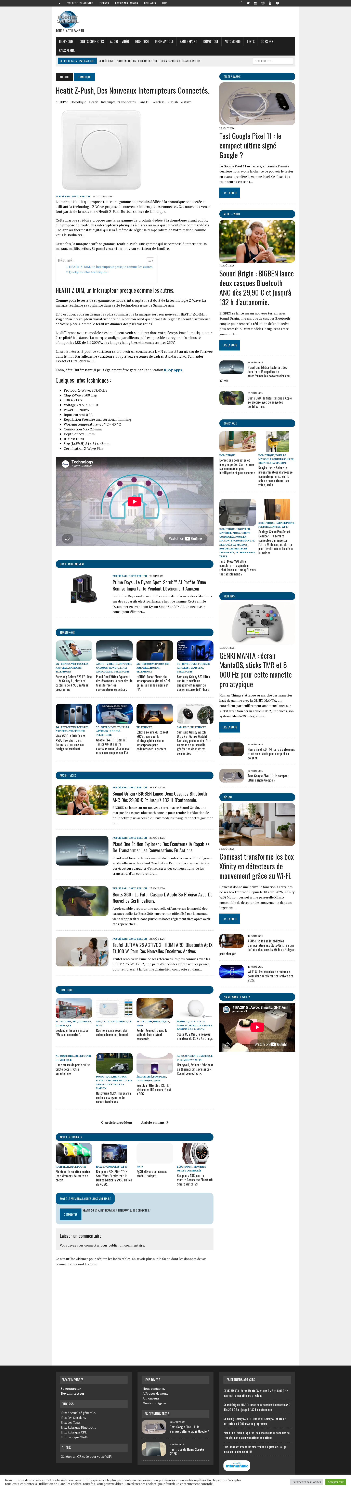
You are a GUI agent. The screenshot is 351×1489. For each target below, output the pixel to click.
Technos (104, 3)
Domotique (210, 41)
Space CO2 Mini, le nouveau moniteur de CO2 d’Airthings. (195, 1036)
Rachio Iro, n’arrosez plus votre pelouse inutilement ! (113, 1032)
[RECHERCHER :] (273, 60)
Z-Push (173, 102)
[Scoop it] (292, 2)
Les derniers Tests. (157, 1413)
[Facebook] (241, 2)
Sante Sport (188, 41)
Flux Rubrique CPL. (74, 1432)
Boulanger (150, 3)
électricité (144, 1076)
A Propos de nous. (155, 1393)
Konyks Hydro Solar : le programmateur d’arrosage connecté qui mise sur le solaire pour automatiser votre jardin (275, 476)
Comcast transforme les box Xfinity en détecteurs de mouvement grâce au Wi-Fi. (256, 866)
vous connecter (88, 1245)
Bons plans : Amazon (126, 3)
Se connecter (71, 1388)
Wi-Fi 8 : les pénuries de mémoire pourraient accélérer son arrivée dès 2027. (270, 976)
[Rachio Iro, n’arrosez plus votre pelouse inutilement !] (114, 1015)
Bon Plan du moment (72, 564)
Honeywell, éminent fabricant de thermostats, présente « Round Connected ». (195, 1069)
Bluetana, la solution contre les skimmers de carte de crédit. (73, 1176)
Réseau (227, 797)
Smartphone (67, 632)
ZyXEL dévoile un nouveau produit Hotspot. (151, 1173)
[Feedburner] (285, 2)
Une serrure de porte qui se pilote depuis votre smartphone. (73, 1069)
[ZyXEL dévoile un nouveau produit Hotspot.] (154, 1161)
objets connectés (91, 41)
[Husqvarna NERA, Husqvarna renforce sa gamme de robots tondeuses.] (114, 1071)
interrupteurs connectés (118, 102)
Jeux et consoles (107, 1166)
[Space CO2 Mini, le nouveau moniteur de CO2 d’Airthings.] (195, 1015)
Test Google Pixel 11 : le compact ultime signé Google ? (250, 145)
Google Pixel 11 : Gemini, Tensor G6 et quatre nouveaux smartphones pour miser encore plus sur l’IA (113, 746)
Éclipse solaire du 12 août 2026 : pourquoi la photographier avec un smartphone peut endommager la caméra (152, 740)
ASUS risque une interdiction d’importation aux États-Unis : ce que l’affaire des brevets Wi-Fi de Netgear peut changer (257, 947)
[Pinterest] (277, 2)
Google (115, 730)
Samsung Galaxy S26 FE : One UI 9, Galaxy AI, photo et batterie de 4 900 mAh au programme (74, 683)
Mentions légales (155, 1403)
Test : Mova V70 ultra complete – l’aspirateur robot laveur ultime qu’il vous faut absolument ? (237, 567)
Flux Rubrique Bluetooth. (78, 1427)
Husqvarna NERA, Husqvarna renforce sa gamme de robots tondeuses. (113, 1097)
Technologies (245, 552)
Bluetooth (123, 663)
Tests (251, 41)
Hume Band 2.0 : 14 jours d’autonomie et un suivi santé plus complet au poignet (271, 753)
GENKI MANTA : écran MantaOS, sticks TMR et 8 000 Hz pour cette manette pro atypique (255, 669)
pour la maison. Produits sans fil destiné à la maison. (195, 1025)
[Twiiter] (248, 2)
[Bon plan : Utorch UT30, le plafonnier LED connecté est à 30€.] (154, 1071)
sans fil (144, 102)
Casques (102, 667)
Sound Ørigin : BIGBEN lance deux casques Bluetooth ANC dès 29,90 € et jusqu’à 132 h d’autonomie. (160, 796)
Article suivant (152, 1122)
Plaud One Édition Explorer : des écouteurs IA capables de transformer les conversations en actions (114, 683)
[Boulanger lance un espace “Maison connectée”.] (74, 1015)
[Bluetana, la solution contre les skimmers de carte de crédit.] (74, 1161)
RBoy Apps (173, 370)
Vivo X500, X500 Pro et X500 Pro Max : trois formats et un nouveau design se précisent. (70, 742)
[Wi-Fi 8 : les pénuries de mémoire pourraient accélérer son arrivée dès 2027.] (231, 975)
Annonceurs (151, 1398)
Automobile (232, 41)
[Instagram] (255, 2)
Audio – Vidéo (119, 41)
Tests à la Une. (232, 76)
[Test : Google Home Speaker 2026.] (154, 1454)
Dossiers (267, 41)
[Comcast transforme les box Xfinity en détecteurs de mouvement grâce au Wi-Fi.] (257, 843)
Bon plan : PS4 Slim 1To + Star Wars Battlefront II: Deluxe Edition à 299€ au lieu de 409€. (114, 1178)
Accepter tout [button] (335, 1482)
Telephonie (66, 41)
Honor (113, 667)
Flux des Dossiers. (73, 1418)
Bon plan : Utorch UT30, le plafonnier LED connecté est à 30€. (153, 1089)
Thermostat (185, 1059)
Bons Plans (67, 50)
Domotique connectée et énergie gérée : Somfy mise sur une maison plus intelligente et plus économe (237, 466)
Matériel (225, 532)
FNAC (164, 3)
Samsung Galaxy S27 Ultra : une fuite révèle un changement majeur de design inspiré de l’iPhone (194, 683)
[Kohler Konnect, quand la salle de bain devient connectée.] (154, 1015)
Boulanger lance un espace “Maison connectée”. (72, 1032)
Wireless (159, 102)
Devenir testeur (72, 1393)
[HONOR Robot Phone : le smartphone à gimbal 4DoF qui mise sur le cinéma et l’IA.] (154, 658)
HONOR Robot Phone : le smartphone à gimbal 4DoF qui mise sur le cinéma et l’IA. (153, 683)
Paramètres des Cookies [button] (306, 1482)
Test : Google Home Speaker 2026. (187, 1451)
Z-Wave (186, 102)
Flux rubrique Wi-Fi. (74, 1437)
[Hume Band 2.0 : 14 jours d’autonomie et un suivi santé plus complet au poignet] (231, 753)
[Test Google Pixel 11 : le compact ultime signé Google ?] (257, 122)
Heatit (93, 102)
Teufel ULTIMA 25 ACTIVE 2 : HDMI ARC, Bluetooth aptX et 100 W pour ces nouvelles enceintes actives (163, 948)
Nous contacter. (154, 1388)
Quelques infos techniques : (88, 272)
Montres (200, 1166)
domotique (78, 102)
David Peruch (81, 196)
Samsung (75, 667)
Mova (236, 532)
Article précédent (118, 1122)
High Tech (142, 41)
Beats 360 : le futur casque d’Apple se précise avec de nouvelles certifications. (162, 897)
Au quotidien (81, 1021)
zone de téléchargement (79, 3)
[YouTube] (270, 2)
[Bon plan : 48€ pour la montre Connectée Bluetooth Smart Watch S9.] (195, 1161)
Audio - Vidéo (105, 663)
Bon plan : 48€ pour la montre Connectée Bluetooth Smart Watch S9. (195, 1180)
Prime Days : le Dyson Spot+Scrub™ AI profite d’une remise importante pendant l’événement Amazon (159, 585)
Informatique (164, 41)
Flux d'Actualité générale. (78, 1413)
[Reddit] (263, 2)
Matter (275, 526)
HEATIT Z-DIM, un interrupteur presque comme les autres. (111, 267)
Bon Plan (159, 1076)
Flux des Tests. (71, 1422)
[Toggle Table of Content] (148, 260)
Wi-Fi (99, 1025)
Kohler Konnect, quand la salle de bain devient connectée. (151, 1034)
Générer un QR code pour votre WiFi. (86, 1456)
